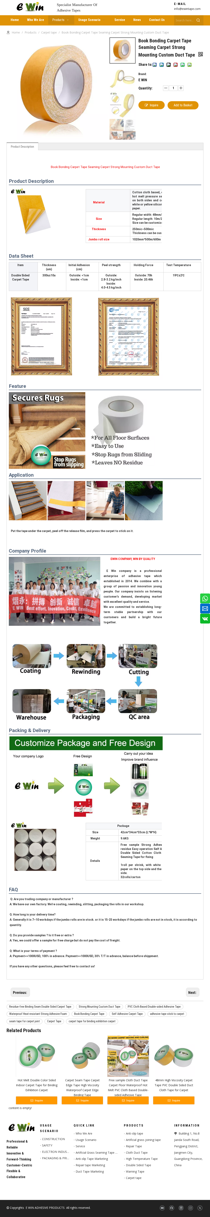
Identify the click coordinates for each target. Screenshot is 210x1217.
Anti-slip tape (134, 1133)
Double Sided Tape (138, 1165)
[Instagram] (190, 1208)
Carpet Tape (54, 1021)
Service (80, 1146)
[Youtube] (162, 1208)
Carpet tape (134, 1178)
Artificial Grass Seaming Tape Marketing (102, 1152)
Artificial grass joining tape (143, 1140)
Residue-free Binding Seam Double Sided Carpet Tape (40, 1006)
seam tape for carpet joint (24, 1021)
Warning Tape (135, 1171)
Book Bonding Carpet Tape (89, 1013)
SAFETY (47, 1145)
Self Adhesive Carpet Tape (127, 1013)
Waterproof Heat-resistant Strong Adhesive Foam (38, 1013)
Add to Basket (183, 105)
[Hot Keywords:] (198, 20)
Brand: (142, 74)
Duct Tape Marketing (90, 1171)
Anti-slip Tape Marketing (92, 1159)
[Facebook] (171, 1208)
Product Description (22, 146)
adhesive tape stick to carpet (167, 1013)
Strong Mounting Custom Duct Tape (99, 1006)
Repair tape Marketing (90, 1165)
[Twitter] (199, 1208)
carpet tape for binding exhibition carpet (92, 1021)
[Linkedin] (181, 1208)
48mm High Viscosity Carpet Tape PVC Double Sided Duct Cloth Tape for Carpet (174, 1085)
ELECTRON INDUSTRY (57, 1152)
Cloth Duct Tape (137, 1152)
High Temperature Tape (142, 1159)
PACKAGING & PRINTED (58, 1158)
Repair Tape (134, 1146)
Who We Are (84, 1133)
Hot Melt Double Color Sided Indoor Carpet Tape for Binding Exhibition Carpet (36, 1085)
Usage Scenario (86, 1140)
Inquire (154, 105)
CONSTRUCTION (53, 1139)
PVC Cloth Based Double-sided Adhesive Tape (154, 1006)
